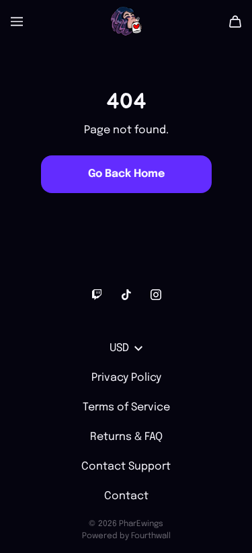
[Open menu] (17, 21)
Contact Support (126, 466)
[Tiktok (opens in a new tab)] (126, 294)
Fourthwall (151, 536)
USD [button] (119, 348)
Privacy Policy (126, 377)
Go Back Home (126, 174)
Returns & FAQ (126, 437)
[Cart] (235, 21)
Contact (126, 496)
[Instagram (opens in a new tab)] (156, 294)
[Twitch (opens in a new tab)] (97, 294)
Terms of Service (126, 407)
